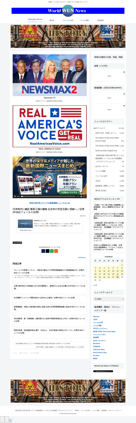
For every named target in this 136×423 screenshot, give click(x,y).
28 (118, 277)
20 (113, 274)
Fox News (96, 355)
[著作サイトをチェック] (43, 251)
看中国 (77, 410)
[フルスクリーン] (84, 196)
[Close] (10, 420)
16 (95, 274)
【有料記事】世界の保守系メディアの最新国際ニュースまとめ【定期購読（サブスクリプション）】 (44, 410)
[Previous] (2, 419)
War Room (96, 343)
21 (118, 274)
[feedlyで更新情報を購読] (52, 251)
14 (118, 271)
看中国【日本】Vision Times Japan (104, 331)
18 (104, 274)
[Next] (6, 419)
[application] (50, 177)
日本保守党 (96, 346)
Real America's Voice (100, 352)
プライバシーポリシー (115, 410)
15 (122, 271)
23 (95, 277)
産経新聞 (96, 337)
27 (113, 277)
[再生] (15, 196)
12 (109, 271)
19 (109, 274)
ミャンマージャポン (99, 334)
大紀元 (95, 319)
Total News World (99, 349)
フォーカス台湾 (17, 242)
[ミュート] (81, 196)
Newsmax (96, 316)
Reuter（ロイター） (99, 340)
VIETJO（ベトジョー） (100, 328)
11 (104, 271)
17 (100, 274)
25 (104, 277)
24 (100, 277)
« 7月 (95, 285)
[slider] (48, 196)
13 (113, 271)
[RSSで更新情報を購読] (56, 251)
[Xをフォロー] (47, 251)
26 (109, 277)
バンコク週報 (97, 325)
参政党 (95, 358)
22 (122, 274)
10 (100, 271)
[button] (49, 177)
